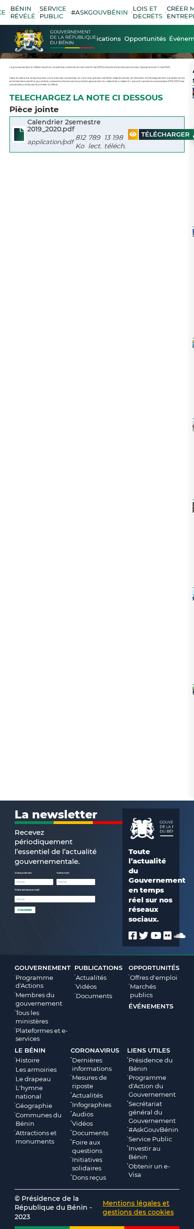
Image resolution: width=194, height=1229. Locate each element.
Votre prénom (23, 872)
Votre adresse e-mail (27, 889)
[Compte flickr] (167, 935)
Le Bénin (30, 1050)
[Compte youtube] (156, 935)
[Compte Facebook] (133, 935)
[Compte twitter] (143, 935)
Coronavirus (95, 1050)
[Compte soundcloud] (180, 935)
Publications (98, 967)
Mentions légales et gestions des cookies (138, 1207)
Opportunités (154, 967)
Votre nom (63, 872)
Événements (151, 1006)
